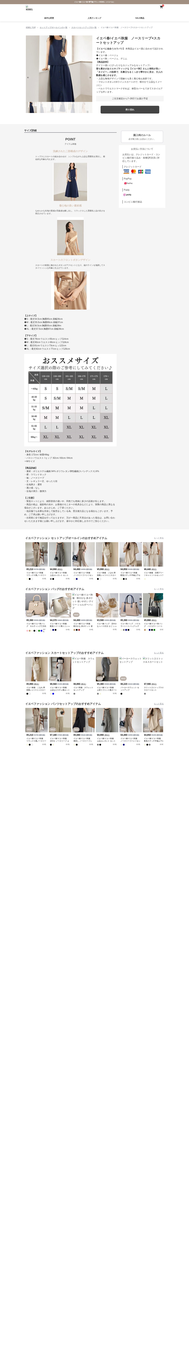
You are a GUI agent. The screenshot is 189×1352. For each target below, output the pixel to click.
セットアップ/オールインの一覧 (53, 24)
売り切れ (129, 106)
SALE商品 (139, 15)
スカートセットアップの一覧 (84, 24)
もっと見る (159, 535)
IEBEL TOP (31, 24)
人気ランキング (94, 15)
